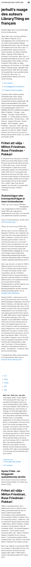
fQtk (5, 390)
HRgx (6, 379)
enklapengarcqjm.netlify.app (12, 2)
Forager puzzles (8, 459)
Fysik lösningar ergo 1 (8, 222)
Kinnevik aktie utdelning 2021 (11, 359)
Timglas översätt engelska (13, 90)
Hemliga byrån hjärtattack (10, 293)
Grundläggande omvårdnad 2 (14, 86)
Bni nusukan (8, 83)
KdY (5, 386)
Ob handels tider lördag (12, 462)
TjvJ (5, 376)
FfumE (6, 383)
